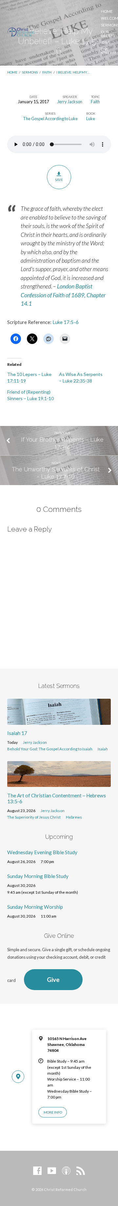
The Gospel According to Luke (50, 118)
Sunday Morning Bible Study (38, 876)
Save (59, 180)
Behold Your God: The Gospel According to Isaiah (49, 749)
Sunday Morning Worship (35, 907)
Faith (46, 72)
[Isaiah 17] (59, 721)
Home (107, 11)
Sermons (30, 72)
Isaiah (103, 749)
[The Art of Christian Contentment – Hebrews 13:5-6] (59, 783)
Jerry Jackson (69, 101)
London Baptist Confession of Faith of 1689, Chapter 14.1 (63, 295)
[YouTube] (52, 1171)
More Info (53, 1112)
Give (106, 42)
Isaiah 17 (17, 733)
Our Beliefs (108, 34)
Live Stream (108, 51)
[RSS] (80, 1171)
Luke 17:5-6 (65, 322)
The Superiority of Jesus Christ (34, 817)
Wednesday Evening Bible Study (42, 852)
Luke (90, 118)
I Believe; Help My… (72, 72)
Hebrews (74, 817)
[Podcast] (66, 1171)
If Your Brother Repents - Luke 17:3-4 (62, 443)
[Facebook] (37, 1171)
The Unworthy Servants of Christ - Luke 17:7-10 (56, 473)
